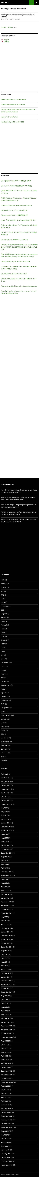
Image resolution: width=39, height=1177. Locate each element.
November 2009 (6, 1030)
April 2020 (4, 774)
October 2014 (6, 849)
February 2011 (6, 973)
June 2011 (4, 958)
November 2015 (6, 830)
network (4, 696)
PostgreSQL (5, 708)
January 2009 (6, 1067)
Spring (3, 730)
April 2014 (4, 868)
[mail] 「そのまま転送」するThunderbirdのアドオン (18, 220)
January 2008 (6, 1112)
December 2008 (6, 1071)
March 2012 (5, 924)
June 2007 (4, 1139)
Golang (3, 636)
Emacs (3, 617)
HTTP (3, 644)
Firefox (3, 625)
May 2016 (4, 812)
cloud (3, 602)
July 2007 (4, 1135)
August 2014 (5, 857)
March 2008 (5, 1105)
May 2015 (4, 838)
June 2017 (4, 796)
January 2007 (6, 1157)
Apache (3, 587)
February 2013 (6, 894)
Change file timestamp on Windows (13, 104)
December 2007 (6, 1116)
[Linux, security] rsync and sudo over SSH (15, 261)
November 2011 (6, 939)
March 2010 (5, 1014)
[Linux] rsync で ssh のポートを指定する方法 (16, 181)
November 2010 (6, 984)
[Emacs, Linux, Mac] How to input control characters (19, 286)
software (4, 726)
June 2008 (4, 1093)
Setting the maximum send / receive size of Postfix (17, 16)
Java (2, 659)
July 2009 (4, 1045)
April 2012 (4, 921)
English (6, 40)
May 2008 (4, 1097)
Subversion (5, 741)
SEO (2, 723)
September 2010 (6, 992)
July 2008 (4, 1090)
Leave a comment (15, 19)
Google (3, 640)
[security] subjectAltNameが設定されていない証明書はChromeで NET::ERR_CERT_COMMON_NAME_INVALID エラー (19, 247)
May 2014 (4, 864)
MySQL (3, 693)
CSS (2, 610)
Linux (3, 666)
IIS (2, 651)
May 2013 (4, 883)
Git (2, 632)
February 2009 (6, 1063)
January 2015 (5, 845)
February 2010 (6, 1018)
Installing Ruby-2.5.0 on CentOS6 (12, 122)
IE (1, 647)
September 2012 (6, 913)
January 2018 (5, 785)
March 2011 (5, 969)
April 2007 (4, 1146)
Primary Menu (36, 2)
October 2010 (6, 988)
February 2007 (6, 1154)
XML (2, 756)
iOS (2, 655)
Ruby (3, 711)
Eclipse (3, 614)
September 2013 (6, 875)
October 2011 (5, 943)
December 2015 (6, 827)
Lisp (2, 670)
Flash (3, 629)
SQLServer (4, 738)
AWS (2, 595)
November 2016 (6, 804)
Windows (4, 753)
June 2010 (4, 1003)
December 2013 (6, 872)
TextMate (4, 749)
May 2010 (4, 1007)
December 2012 (6, 902)
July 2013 (4, 879)
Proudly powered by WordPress (10, 1174)
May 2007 (4, 1142)
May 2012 (4, 917)
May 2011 (4, 962)
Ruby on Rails (5, 715)
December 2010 (6, 981)
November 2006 (6, 1165)
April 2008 (4, 1101)
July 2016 (4, 808)
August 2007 (5, 1131)
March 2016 (5, 819)
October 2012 (5, 909)
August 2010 (5, 996)
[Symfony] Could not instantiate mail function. (16, 205)
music (3, 689)
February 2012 (6, 928)
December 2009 (6, 1026)
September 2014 (6, 853)
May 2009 (4, 1052)
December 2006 (6, 1161)
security (3, 719)
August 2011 (5, 951)
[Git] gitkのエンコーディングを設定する (14, 210)
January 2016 (5, 823)
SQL (2, 734)
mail (2, 678)
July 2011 (4, 954)
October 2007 (6, 1123)
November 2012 (6, 905)
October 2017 (5, 793)
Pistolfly (5, 2)
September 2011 (6, 947)
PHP (2, 704)
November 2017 (6, 789)
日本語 (6, 41)
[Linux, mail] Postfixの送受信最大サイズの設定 (16, 186)
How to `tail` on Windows (9, 117)
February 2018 (6, 781)
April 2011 (4, 966)
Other (3, 760)
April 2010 (4, 1011)
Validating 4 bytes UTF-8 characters (13, 99)
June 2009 (4, 1048)
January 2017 (5, 800)
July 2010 (4, 999)
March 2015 (5, 842)
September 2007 (7, 1127)
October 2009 (6, 1033)
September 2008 (7, 1082)
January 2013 (5, 898)
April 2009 (4, 1056)
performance (5, 700)
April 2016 (4, 815)
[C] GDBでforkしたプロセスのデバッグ (14, 274)
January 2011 (5, 977)
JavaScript (4, 663)
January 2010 (5, 1022)
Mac (2, 674)
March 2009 (5, 1060)
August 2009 (5, 1041)
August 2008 (5, 1086)
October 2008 (6, 1078)
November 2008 (6, 1075)
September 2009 (7, 1037)
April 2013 (4, 887)
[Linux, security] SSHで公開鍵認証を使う (14, 215)
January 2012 (5, 932)
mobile (3, 681)
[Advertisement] (19, 67)
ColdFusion (5, 606)
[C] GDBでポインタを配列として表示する (14, 240)
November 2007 (6, 1120)
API (2, 591)
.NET (2, 580)
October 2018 (6, 778)
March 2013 (5, 890)
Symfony (4, 745)
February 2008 (6, 1108)
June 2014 (4, 860)
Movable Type (6, 685)
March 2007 (5, 1150)
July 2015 (4, 834)
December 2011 (6, 936)
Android (3, 584)
